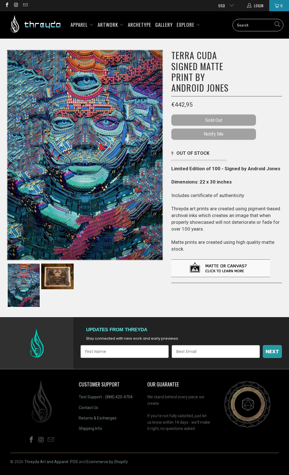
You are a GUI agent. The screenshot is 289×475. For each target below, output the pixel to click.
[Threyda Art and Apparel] (35, 25)
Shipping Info (90, 428)
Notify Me (214, 134)
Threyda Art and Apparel (46, 461)
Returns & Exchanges (98, 418)
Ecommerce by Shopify (107, 461)
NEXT (272, 351)
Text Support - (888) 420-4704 (106, 397)
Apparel (80, 24)
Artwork (108, 24)
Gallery (164, 24)
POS (74, 461)
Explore (186, 24)
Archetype (139, 24)
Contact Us (88, 407)
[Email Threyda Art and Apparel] (25, 5)
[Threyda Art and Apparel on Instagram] (15, 5)
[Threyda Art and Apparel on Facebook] (6, 5)
